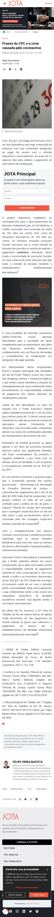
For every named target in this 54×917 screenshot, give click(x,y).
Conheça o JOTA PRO (27, 842)
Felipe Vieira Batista (10, 60)
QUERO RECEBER (27, 208)
